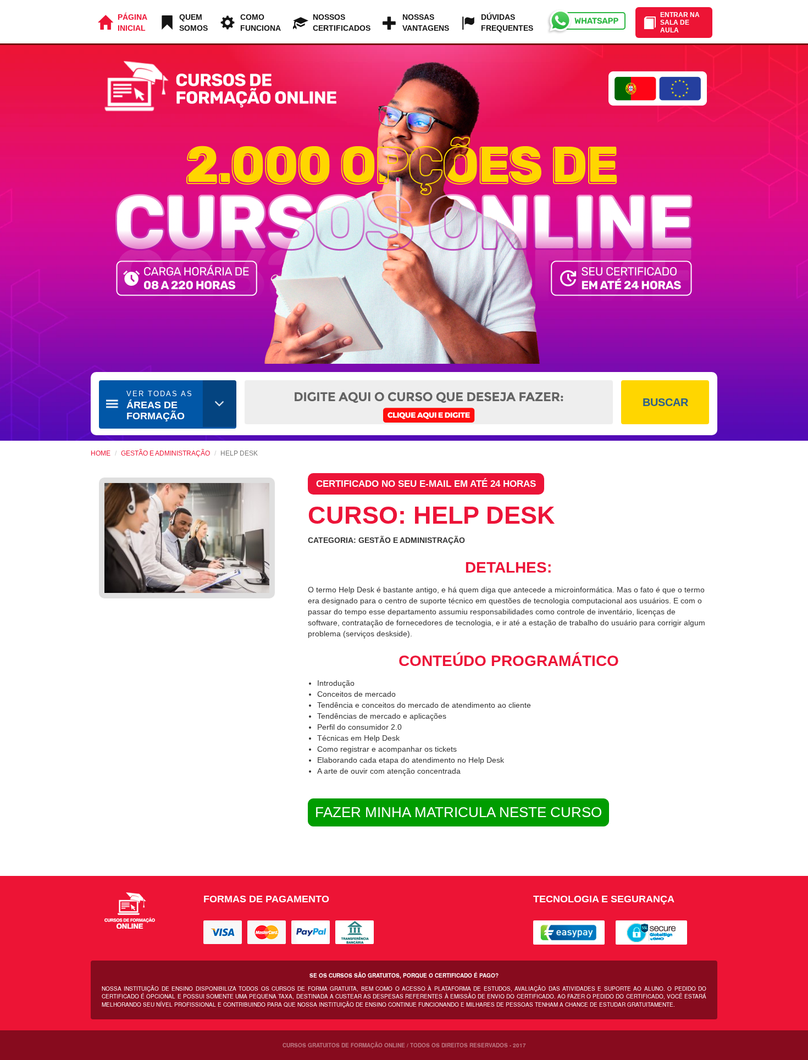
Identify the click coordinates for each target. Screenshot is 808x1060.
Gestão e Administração (165, 453)
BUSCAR (665, 402)
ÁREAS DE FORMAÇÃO (159, 405)
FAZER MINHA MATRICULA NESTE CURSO (458, 812)
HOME (100, 453)
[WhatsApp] (586, 21)
